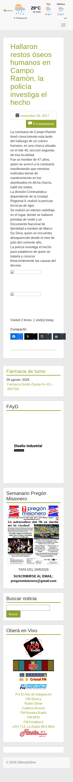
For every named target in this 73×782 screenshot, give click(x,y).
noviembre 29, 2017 (34, 116)
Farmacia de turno (25, 371)
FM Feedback (33, 722)
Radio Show (33, 703)
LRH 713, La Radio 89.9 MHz (33, 726)
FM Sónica (33, 699)
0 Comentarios (43, 124)
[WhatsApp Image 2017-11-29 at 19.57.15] (25, 300)
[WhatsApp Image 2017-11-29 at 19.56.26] (25, 278)
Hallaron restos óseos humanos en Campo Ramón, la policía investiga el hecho (31, 74)
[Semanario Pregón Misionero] (33, 535)
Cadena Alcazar (33, 708)
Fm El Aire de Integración (33, 694)
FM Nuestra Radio (33, 712)
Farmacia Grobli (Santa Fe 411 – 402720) (30, 387)
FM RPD (33, 717)
